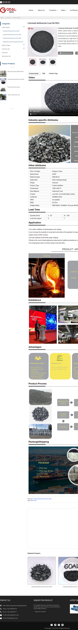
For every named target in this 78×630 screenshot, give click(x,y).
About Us (41, 10)
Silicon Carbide (6, 45)
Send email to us (67, 53)
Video (63, 10)
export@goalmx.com (13, 615)
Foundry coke (6, 49)
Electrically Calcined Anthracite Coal (13, 42)
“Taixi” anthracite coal (14, 95)
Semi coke (5, 52)
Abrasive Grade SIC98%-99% (15, 71)
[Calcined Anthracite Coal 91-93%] (42, 570)
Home (31, 10)
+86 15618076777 (12, 612)
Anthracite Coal (6, 56)
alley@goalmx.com (12, 618)
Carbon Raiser (17, 18)
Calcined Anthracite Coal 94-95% (12, 38)
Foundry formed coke (14, 87)
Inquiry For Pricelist (40, 611)
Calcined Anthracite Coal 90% (11, 31)
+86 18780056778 (12, 609)
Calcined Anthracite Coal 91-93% (12, 34)
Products (52, 10)
